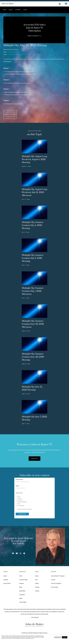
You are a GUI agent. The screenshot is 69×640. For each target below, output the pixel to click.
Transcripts (22, 595)
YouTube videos (23, 580)
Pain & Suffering (37, 54)
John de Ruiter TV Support (57, 576)
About (36, 576)
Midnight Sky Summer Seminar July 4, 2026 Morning (32, 225)
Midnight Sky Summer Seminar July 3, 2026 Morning (32, 258)
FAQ (36, 580)
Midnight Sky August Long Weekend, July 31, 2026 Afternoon (34, 192)
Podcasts (21, 583)
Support (18, 10)
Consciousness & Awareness (14, 54)
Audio (11, 10)
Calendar (5, 580)
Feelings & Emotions (27, 54)
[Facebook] (13, 553)
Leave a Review (11, 117)
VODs (4, 10)
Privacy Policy (54, 587)
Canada (9, 52)
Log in (40, 36)
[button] (59, 4)
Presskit (37, 591)
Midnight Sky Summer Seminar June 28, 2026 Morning (33, 357)
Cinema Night (22, 602)
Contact (53, 580)
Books (20, 598)
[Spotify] (24, 553)
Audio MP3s (22, 591)
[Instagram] (20, 553)
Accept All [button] (65, 637)
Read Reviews (10, 112)
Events (5, 576)
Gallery (37, 583)
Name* (17, 486)
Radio (20, 587)
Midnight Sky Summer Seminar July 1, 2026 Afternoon (32, 291)
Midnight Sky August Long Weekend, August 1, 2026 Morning (34, 159)
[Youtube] (16, 553)
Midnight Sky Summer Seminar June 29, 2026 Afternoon (33, 324)
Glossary (37, 587)
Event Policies (6, 583)
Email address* (19, 480)
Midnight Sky (15, 52)
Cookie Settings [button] (57, 637)
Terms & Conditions (56, 583)
